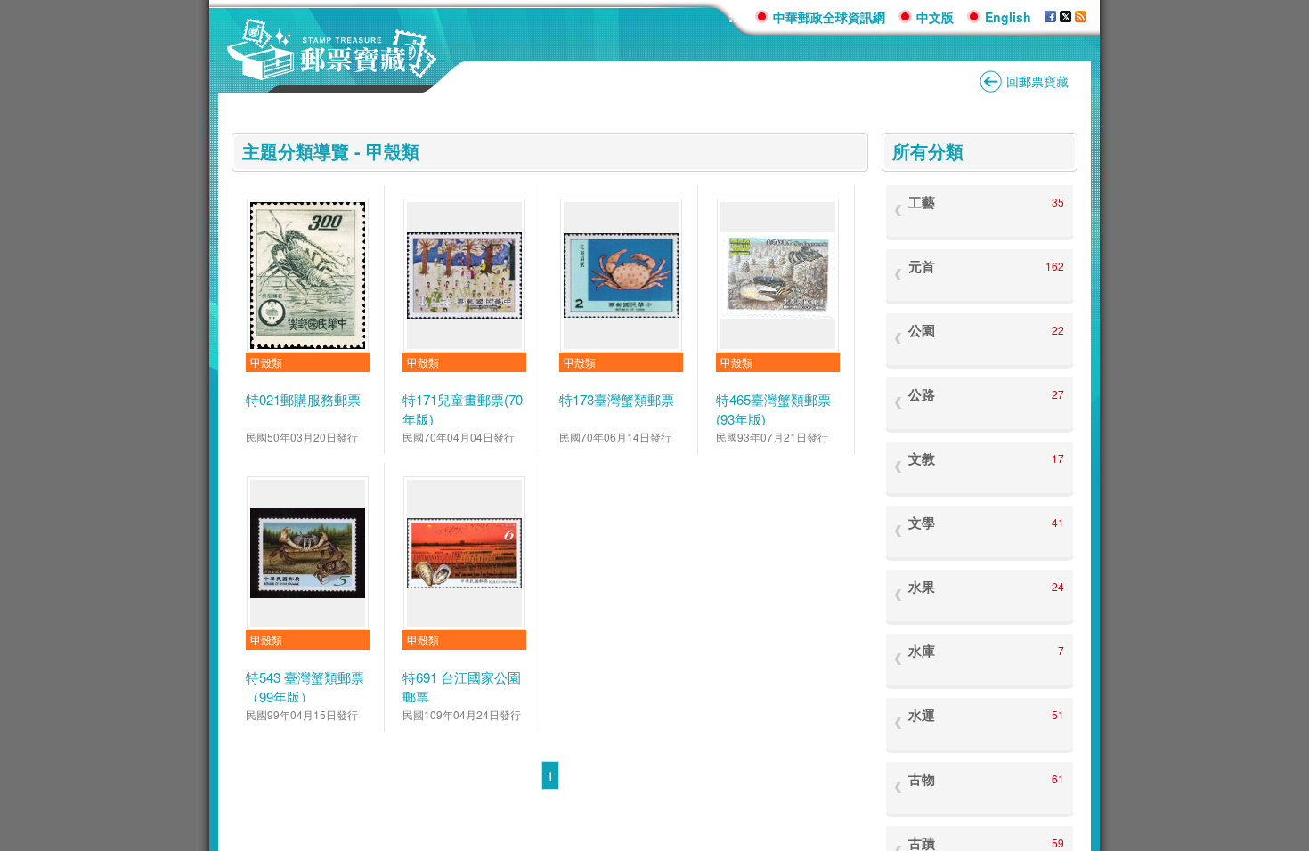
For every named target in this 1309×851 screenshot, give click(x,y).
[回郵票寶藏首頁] (332, 71)
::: (735, 16)
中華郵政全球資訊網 (829, 17)
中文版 (935, 17)
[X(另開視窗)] (1065, 17)
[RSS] (1080, 17)
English (1008, 17)
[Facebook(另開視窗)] (1050, 17)
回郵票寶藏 (1037, 81)
